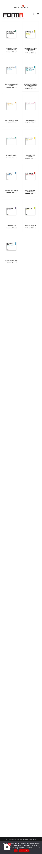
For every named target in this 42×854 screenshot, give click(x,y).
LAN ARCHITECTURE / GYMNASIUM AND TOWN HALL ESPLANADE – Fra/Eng (30, 85)
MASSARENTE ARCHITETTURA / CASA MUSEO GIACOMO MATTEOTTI (30, 49)
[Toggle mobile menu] (38, 14)
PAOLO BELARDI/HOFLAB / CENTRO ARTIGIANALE (11, 85)
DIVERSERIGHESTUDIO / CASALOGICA (30, 156)
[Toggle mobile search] (34, 14)
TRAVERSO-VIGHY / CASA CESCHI (11, 260)
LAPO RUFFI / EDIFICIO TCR (30, 225)
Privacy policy (24, 851)
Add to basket (11, 33)
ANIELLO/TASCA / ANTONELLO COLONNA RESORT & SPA (11, 49)
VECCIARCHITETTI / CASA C (11, 155)
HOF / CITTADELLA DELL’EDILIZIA (11, 120)
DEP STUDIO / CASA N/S (11, 225)
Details (13, 35)
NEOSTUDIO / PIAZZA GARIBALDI (11, 190)
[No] (39, 847)
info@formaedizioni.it (29, 839)
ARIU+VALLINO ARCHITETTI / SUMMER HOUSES (30, 191)
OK (16, 851)
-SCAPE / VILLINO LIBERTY (30, 120)
